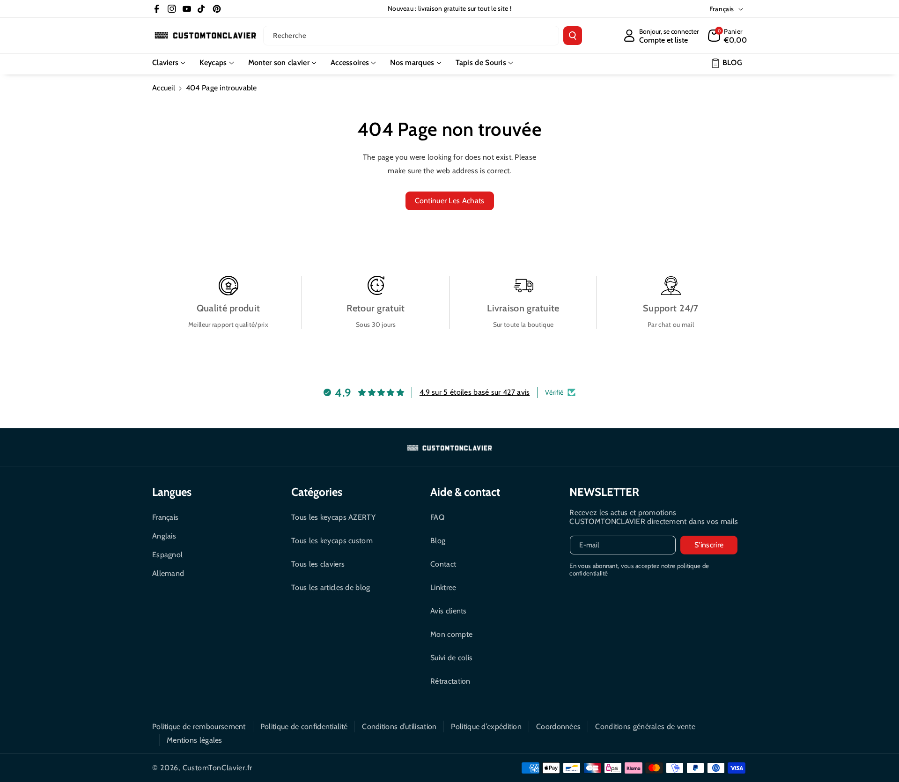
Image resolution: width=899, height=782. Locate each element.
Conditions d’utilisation (399, 726)
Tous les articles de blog (330, 587)
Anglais (164, 535)
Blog (437, 540)
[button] (727, 35)
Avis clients (448, 610)
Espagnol (167, 554)
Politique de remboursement (199, 726)
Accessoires (350, 62)
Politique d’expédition (486, 726)
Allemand (168, 573)
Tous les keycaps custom (332, 540)
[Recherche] (572, 35)
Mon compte (451, 634)
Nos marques (412, 62)
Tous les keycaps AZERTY (333, 517)
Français (165, 517)
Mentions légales (194, 740)
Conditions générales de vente (645, 726)
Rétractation (450, 681)
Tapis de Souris (481, 62)
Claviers (165, 62)
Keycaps (213, 62)
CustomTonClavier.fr (217, 767)
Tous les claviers (318, 564)
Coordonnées (558, 726)
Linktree (443, 587)
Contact (443, 564)
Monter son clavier (278, 62)
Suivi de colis (451, 657)
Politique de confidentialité (303, 726)
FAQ (437, 517)
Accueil (163, 87)
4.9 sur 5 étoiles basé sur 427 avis (475, 392)
